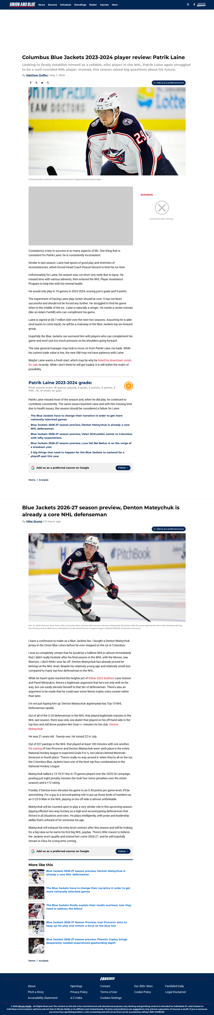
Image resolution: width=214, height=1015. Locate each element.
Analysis (43, 479)
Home (32, 479)
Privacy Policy (79, 992)
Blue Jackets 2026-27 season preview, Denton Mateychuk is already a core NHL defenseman (80, 426)
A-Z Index (76, 997)
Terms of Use (108, 992)
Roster (93, 4)
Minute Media (24, 1006)
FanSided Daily (174, 986)
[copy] (48, 82)
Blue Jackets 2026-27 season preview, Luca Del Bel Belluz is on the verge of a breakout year (81, 445)
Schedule (65, 4)
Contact (105, 986)
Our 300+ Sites (143, 986)
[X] (188, 4)
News (41, 4)
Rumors (52, 4)
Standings (80, 4)
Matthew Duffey (37, 75)
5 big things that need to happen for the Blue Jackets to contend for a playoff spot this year (77, 454)
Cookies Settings (110, 997)
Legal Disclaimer (175, 992)
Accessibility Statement (43, 997)
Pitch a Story (36, 992)
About (31, 986)
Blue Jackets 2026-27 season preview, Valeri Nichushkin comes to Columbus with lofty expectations (81, 436)
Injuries (104, 4)
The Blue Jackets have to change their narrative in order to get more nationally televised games (76, 417)
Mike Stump (34, 521)
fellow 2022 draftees (101, 678)
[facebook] (194, 4)
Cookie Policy (142, 992)
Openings (76, 986)
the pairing (35, 748)
